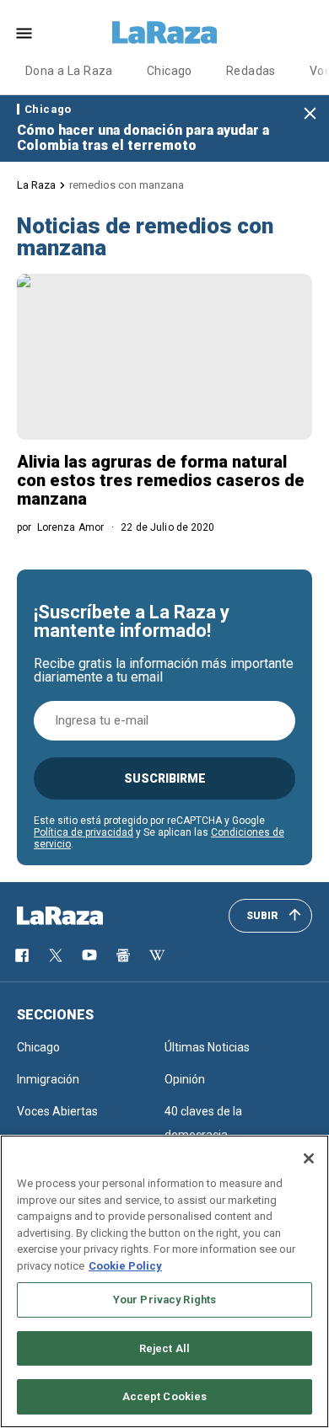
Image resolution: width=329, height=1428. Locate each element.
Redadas (251, 71)
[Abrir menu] (24, 33)
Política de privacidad (83, 832)
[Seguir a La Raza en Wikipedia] (157, 955)
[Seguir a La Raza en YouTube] (89, 955)
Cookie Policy (125, 1266)
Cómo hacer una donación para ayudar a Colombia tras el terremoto (143, 137)
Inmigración (48, 1079)
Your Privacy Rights (164, 1299)
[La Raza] (164, 33)
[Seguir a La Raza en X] (56, 955)
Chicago (169, 71)
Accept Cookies (165, 1396)
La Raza (36, 185)
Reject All (164, 1348)
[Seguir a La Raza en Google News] (123, 955)
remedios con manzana (126, 185)
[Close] (308, 1158)
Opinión (184, 1079)
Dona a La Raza (69, 71)
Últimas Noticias (207, 1047)
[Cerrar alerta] (310, 114)
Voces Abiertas (57, 1111)
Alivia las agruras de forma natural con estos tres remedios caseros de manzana (161, 480)
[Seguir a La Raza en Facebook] (22, 955)
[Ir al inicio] (84, 916)
